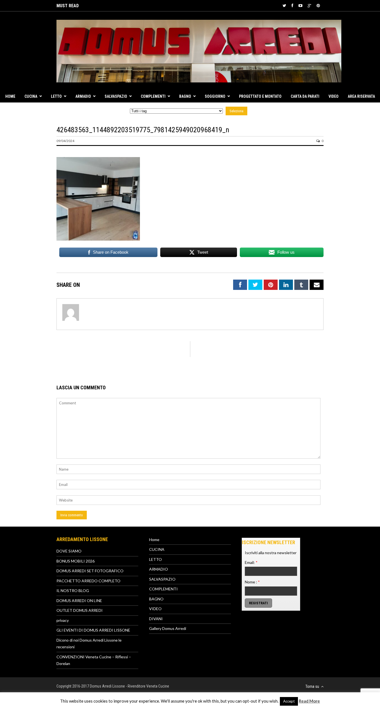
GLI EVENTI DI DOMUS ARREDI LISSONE (93, 630)
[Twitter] (284, 5)
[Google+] (309, 5)
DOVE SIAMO (69, 551)
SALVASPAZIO (116, 96)
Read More (309, 700)
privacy (62, 620)
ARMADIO (83, 96)
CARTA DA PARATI (305, 96)
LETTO (56, 96)
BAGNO (185, 96)
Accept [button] (289, 701)
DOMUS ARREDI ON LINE (79, 600)
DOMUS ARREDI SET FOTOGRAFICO (90, 570)
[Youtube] (300, 5)
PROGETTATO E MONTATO (260, 96)
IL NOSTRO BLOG (72, 590)
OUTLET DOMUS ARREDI (79, 610)
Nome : (252, 582)
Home (10, 96)
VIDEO (334, 96)
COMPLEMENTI (153, 96)
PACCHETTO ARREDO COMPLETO (88, 580)
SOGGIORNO (215, 96)
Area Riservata (361, 96)
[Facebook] (292, 5)
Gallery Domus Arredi (167, 628)
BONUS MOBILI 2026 (75, 561)
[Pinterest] (318, 5)
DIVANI (156, 618)
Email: (251, 562)
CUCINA (30, 96)
